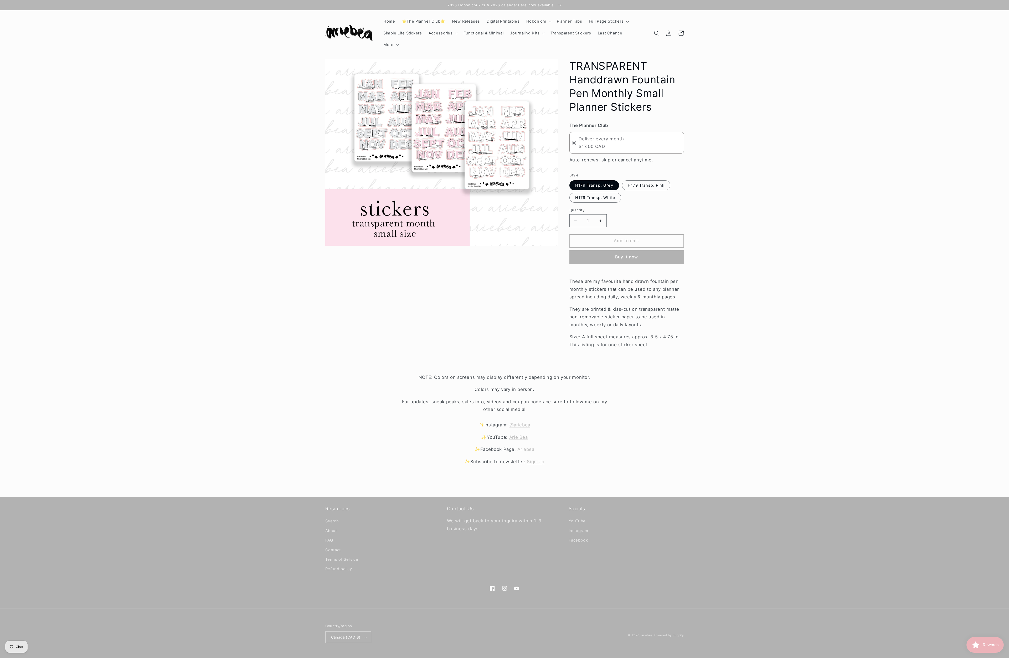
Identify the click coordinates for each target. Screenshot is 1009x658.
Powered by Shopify (669, 635)
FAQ (329, 540)
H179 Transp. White (595, 197)
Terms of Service (341, 559)
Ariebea (525, 449)
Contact (333, 550)
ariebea (646, 635)
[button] (538, 21)
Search (332, 521)
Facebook (578, 540)
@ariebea (519, 424)
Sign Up (535, 461)
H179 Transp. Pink (646, 185)
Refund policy (338, 569)
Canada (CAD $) (346, 637)
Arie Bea (518, 437)
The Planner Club (588, 125)
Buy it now (626, 256)
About (331, 530)
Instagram (578, 530)
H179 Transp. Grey (594, 185)
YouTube (577, 521)
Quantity (577, 210)
